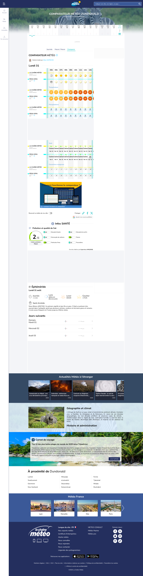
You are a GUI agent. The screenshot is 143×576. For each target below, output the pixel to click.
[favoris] (101, 14)
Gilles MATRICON (48, 60)
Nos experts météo (65, 530)
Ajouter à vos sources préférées (84, 217)
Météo (29, 9)
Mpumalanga (43, 9)
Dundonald (56, 9)
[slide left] (47, 93)
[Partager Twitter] (91, 213)
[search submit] (140, 4)
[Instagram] (120, 536)
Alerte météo (63, 537)
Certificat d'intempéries (67, 534)
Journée (49, 49)
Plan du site (58, 563)
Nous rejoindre (64, 543)
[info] (57, 55)
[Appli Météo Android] (93, 556)
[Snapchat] (115, 536)
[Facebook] (115, 531)
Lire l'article (114, 459)
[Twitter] (120, 531)
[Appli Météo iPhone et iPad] (79, 556)
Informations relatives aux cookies (74, 563)
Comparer (71, 49)
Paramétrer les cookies (111, 563)
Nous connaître (64, 540)
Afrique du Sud (35, 9)
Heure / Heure (60, 49)
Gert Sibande (50, 9)
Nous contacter (64, 547)
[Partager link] (83, 213)
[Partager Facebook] (87, 213)
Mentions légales (39, 563)
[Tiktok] (120, 541)
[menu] (4, 3)
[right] (122, 388)
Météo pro (92, 534)
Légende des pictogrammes (69, 550)
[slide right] (92, 93)
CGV (51, 563)
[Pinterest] (115, 541)
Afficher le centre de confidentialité (76, 566)
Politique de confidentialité (94, 563)
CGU (47, 563)
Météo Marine (93, 530)
